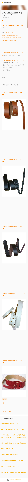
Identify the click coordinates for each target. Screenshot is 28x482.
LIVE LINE (4, 399)
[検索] (26, 2)
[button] (3, 21)
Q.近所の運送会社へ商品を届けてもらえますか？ (13, 460)
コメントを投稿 (6, 411)
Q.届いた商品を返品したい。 (8, 448)
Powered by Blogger (15, 479)
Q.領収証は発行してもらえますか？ (10, 454)
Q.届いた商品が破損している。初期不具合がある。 (13, 443)
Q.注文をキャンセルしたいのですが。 (10, 466)
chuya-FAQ (7, 2)
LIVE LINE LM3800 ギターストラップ (12, 25)
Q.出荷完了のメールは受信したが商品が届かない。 (13, 472)
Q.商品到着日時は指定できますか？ (10, 423)
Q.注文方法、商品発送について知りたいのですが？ (13, 429)
